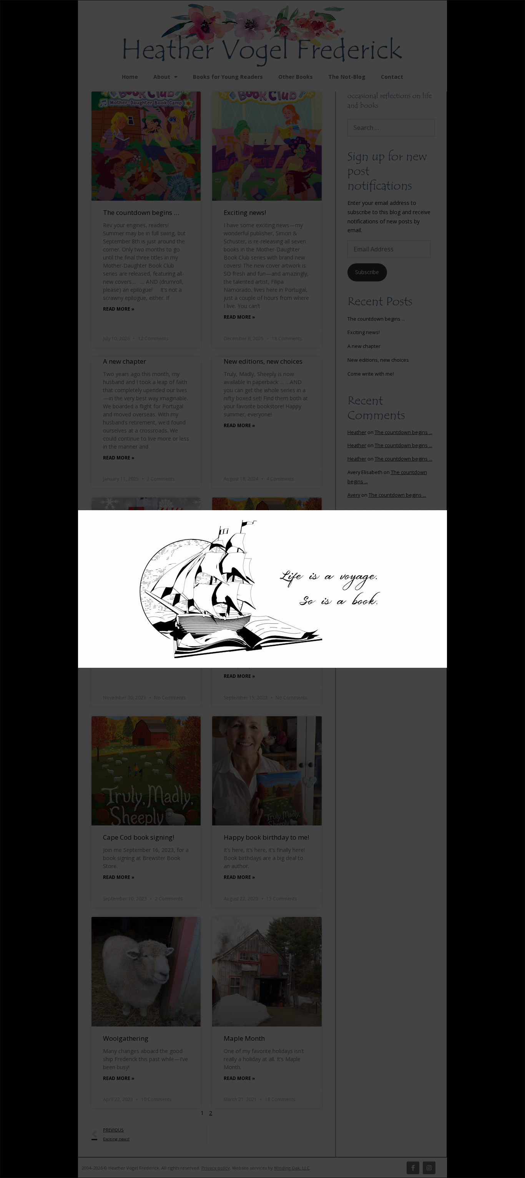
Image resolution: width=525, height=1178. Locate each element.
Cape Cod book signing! (138, 837)
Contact (392, 76)
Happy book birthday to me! (266, 837)
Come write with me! (133, 618)
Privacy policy (215, 1168)
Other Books (295, 76)
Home (130, 76)
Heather (356, 432)
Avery (353, 495)
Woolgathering (125, 1038)
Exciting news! (245, 212)
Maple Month (244, 1038)
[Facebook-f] (413, 1167)
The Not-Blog (347, 76)
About (161, 76)
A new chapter (124, 361)
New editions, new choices (263, 361)
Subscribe (367, 272)
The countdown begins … (141, 212)
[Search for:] (391, 127)
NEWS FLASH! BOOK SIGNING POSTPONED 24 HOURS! (261, 627)
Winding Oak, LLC (291, 1168)
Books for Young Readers (228, 76)
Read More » (119, 309)
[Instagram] (429, 1167)
